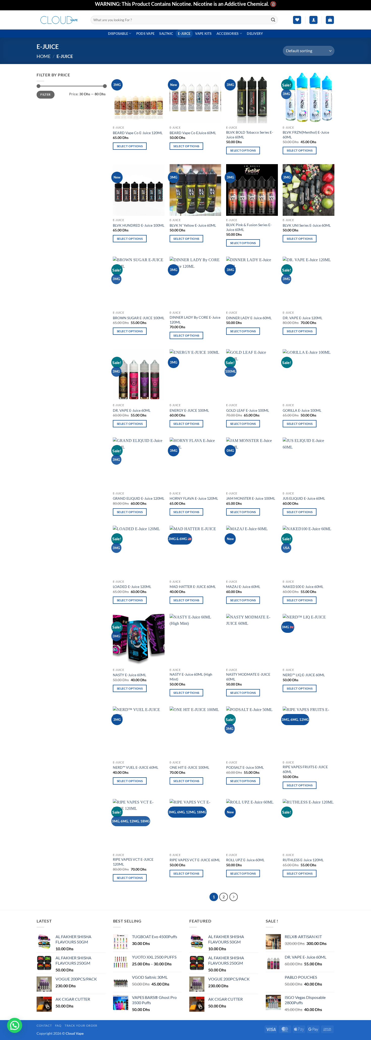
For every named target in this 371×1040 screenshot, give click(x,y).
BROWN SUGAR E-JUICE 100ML (138, 318)
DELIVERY (255, 34)
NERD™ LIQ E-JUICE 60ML (304, 675)
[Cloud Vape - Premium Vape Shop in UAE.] (60, 19)
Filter (45, 94)
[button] (313, 20)
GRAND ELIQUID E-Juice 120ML (138, 498)
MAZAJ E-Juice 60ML (243, 586)
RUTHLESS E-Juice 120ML (303, 860)
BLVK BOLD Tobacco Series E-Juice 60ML (249, 134)
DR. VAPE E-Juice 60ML (131, 410)
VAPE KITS (203, 34)
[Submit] (273, 20)
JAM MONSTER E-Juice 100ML (250, 498)
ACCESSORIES (228, 34)
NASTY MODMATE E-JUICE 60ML (248, 676)
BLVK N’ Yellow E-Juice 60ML (193, 225)
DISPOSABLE (118, 34)
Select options (130, 146)
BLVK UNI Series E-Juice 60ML (307, 225)
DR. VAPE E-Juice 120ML (302, 318)
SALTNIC (166, 34)
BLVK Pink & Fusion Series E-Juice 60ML (249, 227)
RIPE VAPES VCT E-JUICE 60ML (195, 860)
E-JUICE (184, 34)
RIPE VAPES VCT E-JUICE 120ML (133, 861)
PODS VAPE (145, 34)
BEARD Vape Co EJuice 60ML (193, 133)
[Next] (233, 897)
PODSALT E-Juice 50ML (245, 767)
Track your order (81, 1025)
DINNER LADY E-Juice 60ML (249, 318)
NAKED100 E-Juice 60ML (303, 586)
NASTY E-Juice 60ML (129, 675)
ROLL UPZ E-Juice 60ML (245, 860)
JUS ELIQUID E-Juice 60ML (304, 498)
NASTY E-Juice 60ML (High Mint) (191, 676)
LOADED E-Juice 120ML (132, 586)
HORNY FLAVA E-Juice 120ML (194, 498)
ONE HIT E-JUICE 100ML (189, 767)
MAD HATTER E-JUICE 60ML (193, 586)
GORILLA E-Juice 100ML (302, 410)
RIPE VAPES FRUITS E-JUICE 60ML (305, 769)
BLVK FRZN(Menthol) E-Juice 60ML (306, 134)
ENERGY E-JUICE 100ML (189, 410)
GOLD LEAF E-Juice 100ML (247, 410)
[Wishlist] (297, 20)
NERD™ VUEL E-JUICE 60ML (135, 767)
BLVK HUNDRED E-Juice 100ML (138, 225)
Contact (44, 1025)
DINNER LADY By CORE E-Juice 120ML (195, 319)
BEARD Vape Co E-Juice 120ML (138, 133)
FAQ (58, 1025)
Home (43, 56)
